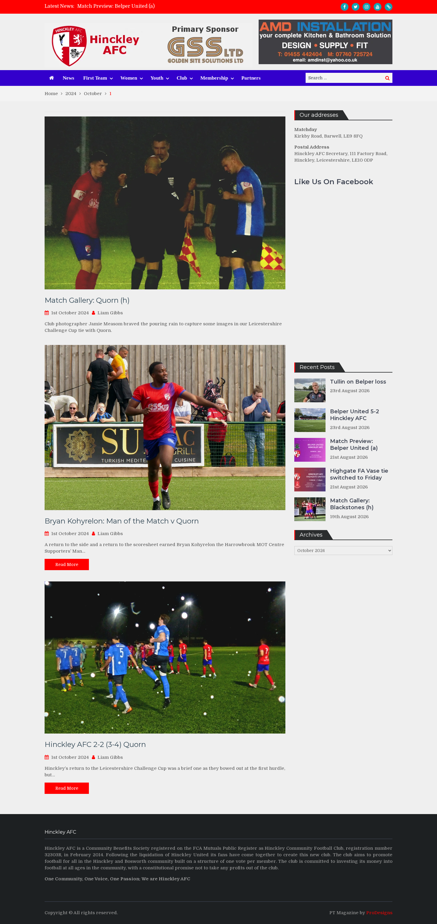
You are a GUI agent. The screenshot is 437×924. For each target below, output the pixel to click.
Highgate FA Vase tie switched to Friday (359, 474)
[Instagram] (366, 7)
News (68, 78)
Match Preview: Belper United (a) (116, 6)
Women (128, 78)
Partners (251, 78)
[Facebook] (344, 7)
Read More (66, 564)
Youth (156, 78)
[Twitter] (355, 7)
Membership (214, 78)
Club (182, 78)
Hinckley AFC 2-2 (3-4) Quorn (95, 744)
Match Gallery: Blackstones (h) (352, 504)
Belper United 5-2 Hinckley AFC (354, 415)
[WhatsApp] (388, 7)
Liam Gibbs (110, 313)
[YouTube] (377, 7)
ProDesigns (379, 912)
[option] (165, 6)
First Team (95, 78)
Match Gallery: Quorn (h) (87, 300)
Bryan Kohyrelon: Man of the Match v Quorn (122, 521)
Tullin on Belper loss (358, 382)
